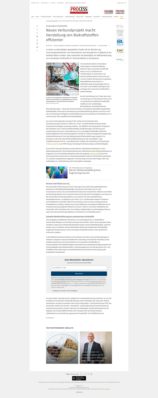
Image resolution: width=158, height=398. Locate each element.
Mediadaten (77, 382)
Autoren (118, 382)
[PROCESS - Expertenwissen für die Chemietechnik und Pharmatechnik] (32, 16)
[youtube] (85, 374)
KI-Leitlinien (102, 382)
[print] (37, 43)
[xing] (37, 33)
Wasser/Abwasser (58, 16)
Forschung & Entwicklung (52, 20)
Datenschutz (83, 382)
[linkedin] (37, 36)
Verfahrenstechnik (46, 16)
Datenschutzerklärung (97, 281)
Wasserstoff (79, 16)
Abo (106, 382)
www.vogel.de (107, 389)
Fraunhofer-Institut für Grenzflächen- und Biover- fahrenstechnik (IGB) (120, 33)
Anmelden (120, 3)
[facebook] (37, 26)
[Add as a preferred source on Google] (79, 378)
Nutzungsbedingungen (59, 281)
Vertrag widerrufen (112, 382)
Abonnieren (79, 274)
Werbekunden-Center (69, 382)
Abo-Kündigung (61, 382)
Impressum (96, 382)
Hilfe (56, 382)
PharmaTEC (96, 16)
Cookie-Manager (41, 382)
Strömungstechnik (107, 16)
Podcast (116, 16)
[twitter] (37, 29)
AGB (53, 382)
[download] (37, 47)
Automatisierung (70, 16)
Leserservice (49, 382)
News (37, 16)
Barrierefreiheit (90, 382)
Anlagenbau (88, 16)
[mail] (37, 40)
